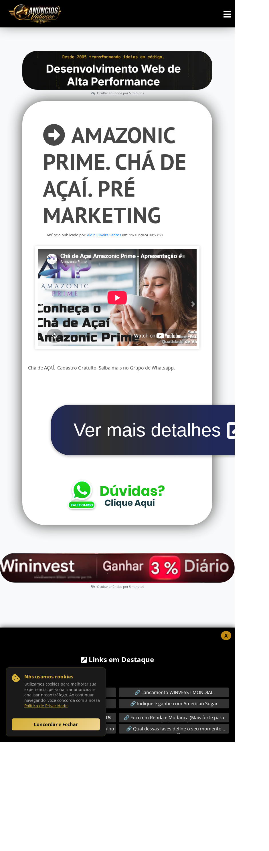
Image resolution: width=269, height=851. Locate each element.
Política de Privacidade (46, 705)
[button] (41, 304)
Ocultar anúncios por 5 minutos (120, 93)
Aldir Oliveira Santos (104, 234)
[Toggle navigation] (227, 14)
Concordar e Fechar (56, 724)
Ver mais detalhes (150, 429)
